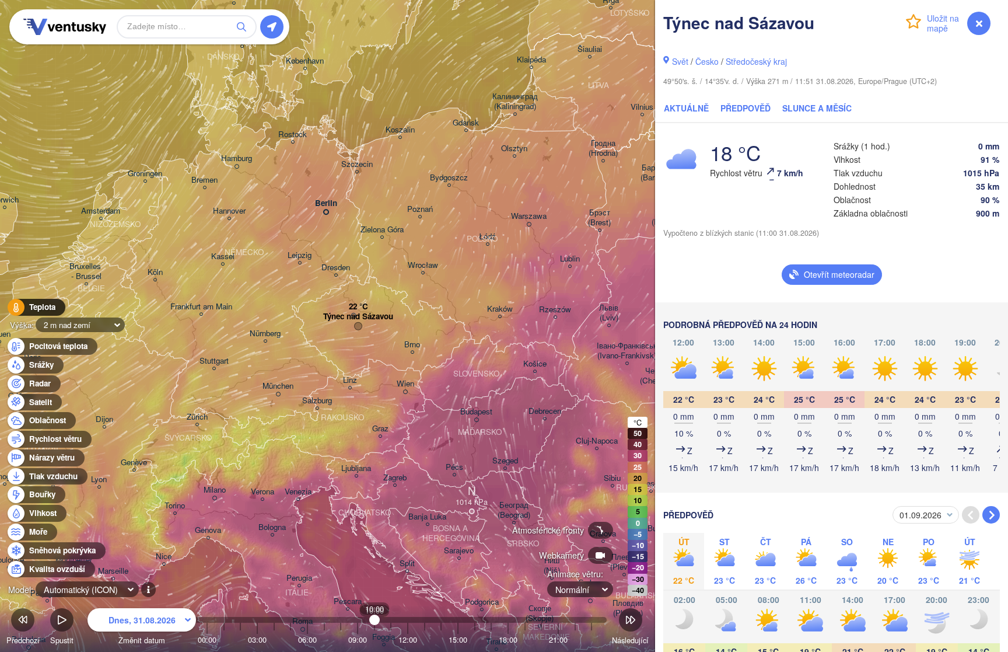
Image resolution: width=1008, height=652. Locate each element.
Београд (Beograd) (514, 510)
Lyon (99, 479)
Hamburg (236, 158)
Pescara (348, 601)
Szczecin (357, 164)
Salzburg (317, 401)
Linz (350, 380)
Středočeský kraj (756, 61)
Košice (535, 364)
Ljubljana (356, 468)
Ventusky (63, 26)
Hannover (229, 211)
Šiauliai (590, 49)
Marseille (113, 571)
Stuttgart (214, 361)
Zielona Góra (382, 230)
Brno (412, 345)
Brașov (651, 484)
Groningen (145, 174)
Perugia (299, 578)
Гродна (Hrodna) (603, 148)
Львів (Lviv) (608, 313)
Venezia (298, 492)
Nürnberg (265, 334)
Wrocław (423, 265)
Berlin (326, 203)
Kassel (223, 257)
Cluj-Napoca (597, 441)
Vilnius (642, 107)
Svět (680, 61)
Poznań (420, 209)
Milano (215, 490)
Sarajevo (459, 551)
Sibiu (612, 478)
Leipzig (300, 255)
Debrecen (544, 411)
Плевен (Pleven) (624, 562)
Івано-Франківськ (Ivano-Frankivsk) (627, 351)
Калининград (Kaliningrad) (515, 101)
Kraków (500, 309)
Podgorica (482, 602)
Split (407, 564)
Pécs (454, 467)
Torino (174, 506)
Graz (380, 429)
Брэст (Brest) (599, 218)
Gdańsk (466, 123)
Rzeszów (555, 310)
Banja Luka (427, 517)
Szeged (505, 461)
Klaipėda (531, 60)
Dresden (335, 268)
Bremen (204, 180)
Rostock (292, 135)
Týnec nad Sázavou (358, 317)
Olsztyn (514, 149)
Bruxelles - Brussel (86, 271)
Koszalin (400, 130)
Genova (208, 530)
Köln (155, 272)
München (277, 386)
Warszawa (529, 216)
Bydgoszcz (449, 178)
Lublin (570, 259)
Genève (134, 463)
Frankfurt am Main (201, 307)
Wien (405, 384)
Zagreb (395, 478)
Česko (707, 61)
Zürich (197, 417)
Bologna (272, 527)
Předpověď (745, 108)
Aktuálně (686, 108)
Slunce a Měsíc (817, 108)
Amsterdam (100, 211)
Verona (262, 492)
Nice (164, 557)
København (305, 61)
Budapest (476, 412)
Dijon (104, 419)
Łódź (487, 237)
